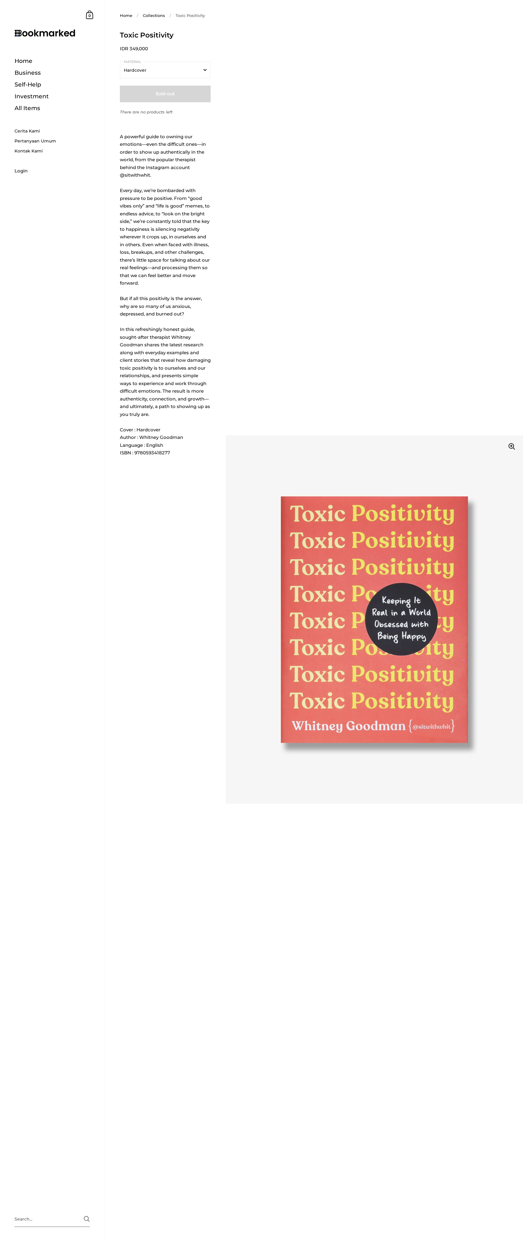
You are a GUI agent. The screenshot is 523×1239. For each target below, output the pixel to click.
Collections (154, 15)
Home (126, 15)
